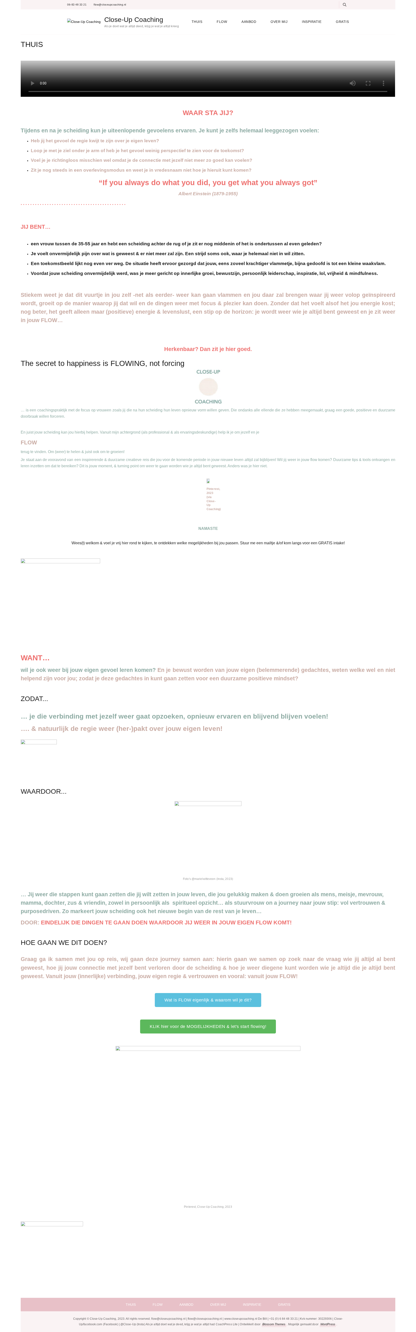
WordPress (327, 1324)
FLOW (222, 22)
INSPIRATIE (311, 22)
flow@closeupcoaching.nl (110, 4)
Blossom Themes (273, 1324)
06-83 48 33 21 (76, 4)
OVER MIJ (279, 22)
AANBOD (248, 22)
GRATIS (342, 22)
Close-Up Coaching (133, 19)
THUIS (197, 22)
